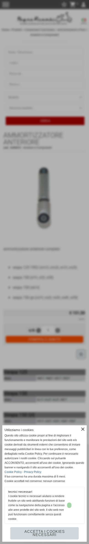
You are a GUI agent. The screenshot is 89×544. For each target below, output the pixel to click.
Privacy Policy (32, 472)
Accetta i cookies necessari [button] (44, 533)
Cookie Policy (13, 472)
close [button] (83, 429)
